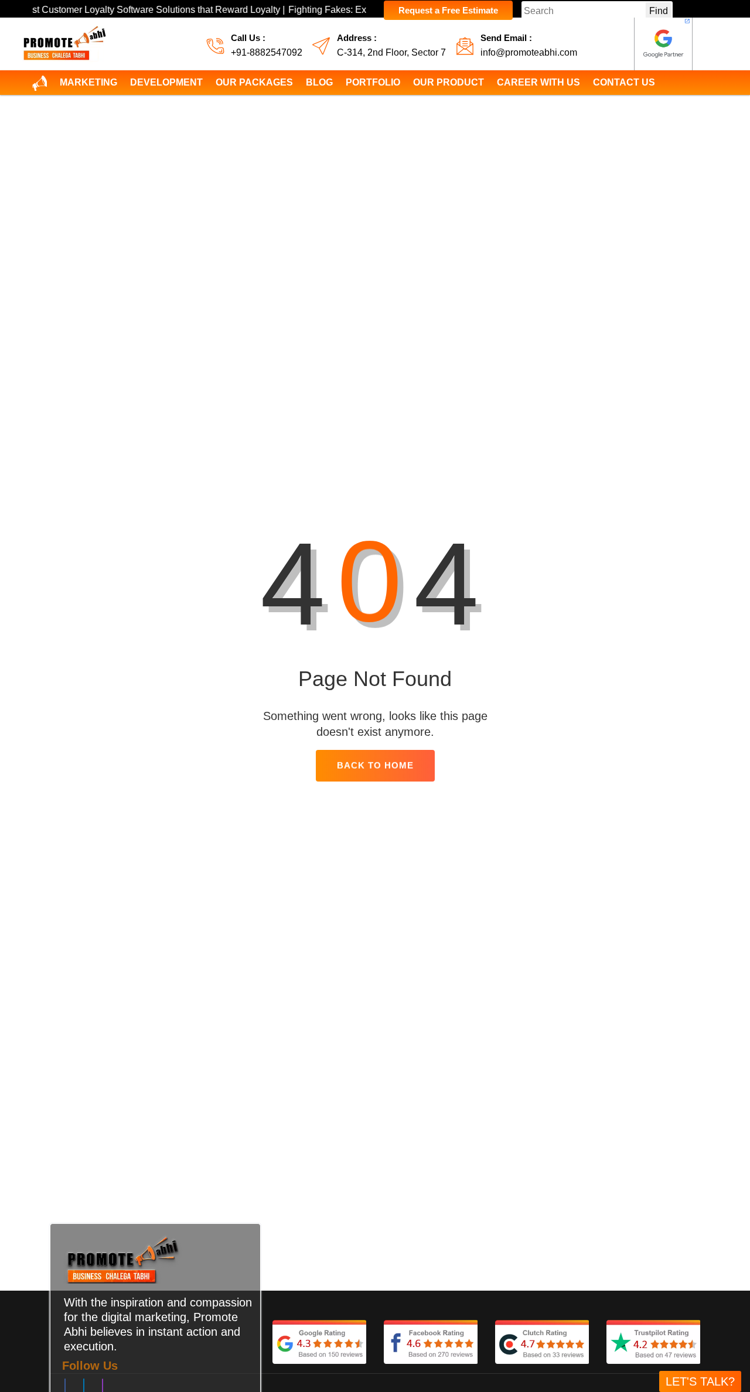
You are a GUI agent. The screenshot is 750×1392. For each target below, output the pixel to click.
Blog (319, 82)
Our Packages (254, 82)
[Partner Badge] (663, 44)
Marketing (88, 82)
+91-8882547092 (266, 52)
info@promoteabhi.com (528, 52)
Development (166, 82)
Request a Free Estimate (448, 10)
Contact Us (624, 82)
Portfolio (373, 82)
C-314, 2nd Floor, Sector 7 (391, 52)
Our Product (448, 82)
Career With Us (538, 82)
